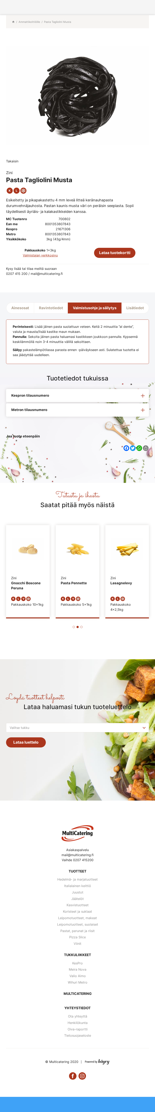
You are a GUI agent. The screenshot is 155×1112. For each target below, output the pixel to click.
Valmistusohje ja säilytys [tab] (94, 308)
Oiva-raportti (78, 1029)
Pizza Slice (77, 937)
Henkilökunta (78, 1023)
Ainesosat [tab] (20, 308)
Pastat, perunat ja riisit (77, 931)
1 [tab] (74, 627)
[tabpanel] (28, 571)
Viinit (77, 944)
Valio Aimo (77, 976)
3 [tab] (81, 627)
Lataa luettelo (26, 742)
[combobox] (77, 727)
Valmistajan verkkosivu (40, 255)
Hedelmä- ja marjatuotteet (77, 879)
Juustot (77, 892)
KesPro (77, 963)
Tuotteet (77, 871)
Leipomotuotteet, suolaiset (77, 924)
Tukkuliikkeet (77, 955)
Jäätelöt (77, 899)
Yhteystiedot (77, 1008)
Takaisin (12, 161)
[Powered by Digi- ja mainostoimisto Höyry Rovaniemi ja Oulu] (97, 1061)
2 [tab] (77, 627)
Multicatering (78, 994)
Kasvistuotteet (78, 905)
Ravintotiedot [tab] (51, 308)
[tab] (77, 395)
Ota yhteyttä (77, 1016)
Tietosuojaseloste (77, 1035)
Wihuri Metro (77, 982)
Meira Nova (77, 969)
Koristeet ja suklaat (77, 911)
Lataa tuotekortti (114, 252)
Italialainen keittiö (77, 886)
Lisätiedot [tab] (135, 308)
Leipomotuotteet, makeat (77, 918)
